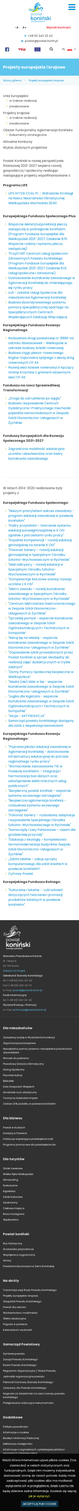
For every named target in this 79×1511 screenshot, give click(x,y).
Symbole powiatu (14, 1353)
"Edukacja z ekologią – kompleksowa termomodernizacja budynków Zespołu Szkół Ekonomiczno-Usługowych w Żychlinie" (39, 846)
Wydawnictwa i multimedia (20, 1313)
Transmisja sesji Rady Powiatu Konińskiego (30, 1290)
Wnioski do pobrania (16, 1058)
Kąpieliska (9, 1191)
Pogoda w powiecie (15, 1324)
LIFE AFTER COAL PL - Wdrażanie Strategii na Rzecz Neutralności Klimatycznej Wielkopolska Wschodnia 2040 (40, 198)
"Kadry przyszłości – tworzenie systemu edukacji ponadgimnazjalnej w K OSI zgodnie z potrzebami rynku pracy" (39, 530)
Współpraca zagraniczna (19, 1255)
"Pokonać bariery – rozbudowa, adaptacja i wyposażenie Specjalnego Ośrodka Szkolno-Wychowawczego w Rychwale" (41, 820)
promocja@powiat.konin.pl (29, 1009)
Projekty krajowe (16, 113)
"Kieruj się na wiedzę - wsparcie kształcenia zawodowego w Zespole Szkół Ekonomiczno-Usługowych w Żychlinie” (41, 642)
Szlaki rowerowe (12, 1168)
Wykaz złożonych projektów (25, 147)
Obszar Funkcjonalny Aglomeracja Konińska (38, 130)
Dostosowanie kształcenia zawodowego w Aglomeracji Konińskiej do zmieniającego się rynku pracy (41, 283)
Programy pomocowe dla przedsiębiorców (29, 1144)
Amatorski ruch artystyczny (20, 1092)
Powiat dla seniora (14, 1307)
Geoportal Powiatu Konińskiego (22, 1301)
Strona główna (12, 80)
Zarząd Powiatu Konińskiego (20, 1359)
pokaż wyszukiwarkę (51, 49)
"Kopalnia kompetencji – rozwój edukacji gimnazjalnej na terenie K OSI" (40, 542)
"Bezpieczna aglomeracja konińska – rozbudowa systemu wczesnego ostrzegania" (37, 805)
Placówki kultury (12, 1075)
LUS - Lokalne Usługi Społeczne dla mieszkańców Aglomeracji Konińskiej (37, 295)
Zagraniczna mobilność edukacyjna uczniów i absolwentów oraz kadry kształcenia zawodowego (36, 453)
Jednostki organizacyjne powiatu (23, 1376)
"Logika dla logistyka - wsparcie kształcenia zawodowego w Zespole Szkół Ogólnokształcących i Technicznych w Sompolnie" (41, 703)
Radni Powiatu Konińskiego (19, 1365)
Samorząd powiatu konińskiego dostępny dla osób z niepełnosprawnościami (41, 723)
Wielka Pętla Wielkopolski (18, 1174)
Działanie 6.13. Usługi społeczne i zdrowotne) (37, 270)
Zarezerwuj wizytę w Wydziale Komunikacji (29, 1037)
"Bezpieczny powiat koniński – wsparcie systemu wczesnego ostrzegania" (39, 793)
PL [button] (63, 49)
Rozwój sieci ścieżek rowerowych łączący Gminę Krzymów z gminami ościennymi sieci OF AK (41, 372)
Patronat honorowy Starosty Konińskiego (28, 1382)
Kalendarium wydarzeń (17, 1330)
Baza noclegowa (13, 1214)
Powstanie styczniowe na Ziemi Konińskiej (28, 1266)
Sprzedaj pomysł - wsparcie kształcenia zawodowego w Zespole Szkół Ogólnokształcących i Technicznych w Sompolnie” (40, 625)
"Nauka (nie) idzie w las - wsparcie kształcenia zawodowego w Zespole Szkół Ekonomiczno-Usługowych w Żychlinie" (41, 686)
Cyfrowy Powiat (20, 873)
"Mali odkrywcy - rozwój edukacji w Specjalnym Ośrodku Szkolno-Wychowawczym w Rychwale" (35, 569)
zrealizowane (19, 106)
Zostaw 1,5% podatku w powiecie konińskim (29, 1103)
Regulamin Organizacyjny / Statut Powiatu (29, 1370)
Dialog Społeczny (14, 1069)
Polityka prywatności (15, 1426)
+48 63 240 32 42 (40, 36)
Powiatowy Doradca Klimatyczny (23, 1064)
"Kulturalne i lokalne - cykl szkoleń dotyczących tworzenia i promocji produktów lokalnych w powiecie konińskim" (35, 897)
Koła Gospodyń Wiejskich (18, 1086)
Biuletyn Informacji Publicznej (21, 1438)
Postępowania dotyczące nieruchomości (28, 1403)
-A (16, 27)
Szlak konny (10, 1202)
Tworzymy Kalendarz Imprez (20, 1098)
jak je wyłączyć (39, 1496)
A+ (24, 27)
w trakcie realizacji (23, 100)
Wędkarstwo (10, 1219)
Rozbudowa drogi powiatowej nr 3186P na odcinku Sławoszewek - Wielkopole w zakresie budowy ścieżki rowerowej (41, 343)
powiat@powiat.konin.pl (41, 41)
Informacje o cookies (16, 1432)
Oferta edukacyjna (14, 1318)
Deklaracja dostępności (17, 1444)
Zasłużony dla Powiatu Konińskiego (24, 1388)
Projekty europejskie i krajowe (46, 80)
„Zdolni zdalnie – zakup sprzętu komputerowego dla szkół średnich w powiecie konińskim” (37, 864)
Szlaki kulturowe (12, 1197)
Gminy (7, 1260)
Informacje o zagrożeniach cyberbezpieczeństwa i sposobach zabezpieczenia (34, 1451)
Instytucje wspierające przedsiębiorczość (28, 1139)
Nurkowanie (10, 1185)
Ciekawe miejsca (13, 1208)
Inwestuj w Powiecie (15, 1133)
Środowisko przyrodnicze (18, 1249)
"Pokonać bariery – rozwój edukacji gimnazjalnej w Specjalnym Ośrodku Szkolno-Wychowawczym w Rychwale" (39, 555)
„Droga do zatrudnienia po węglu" (34, 398)
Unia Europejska (15, 96)
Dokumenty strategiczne (28, 135)
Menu (72, 7)
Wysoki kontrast (58, 27)
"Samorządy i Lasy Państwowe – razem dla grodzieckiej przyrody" (42, 832)
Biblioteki (8, 1081)
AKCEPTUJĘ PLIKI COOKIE (39, 1504)
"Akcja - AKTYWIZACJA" (26, 715)
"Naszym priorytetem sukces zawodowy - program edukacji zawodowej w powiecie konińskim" (41, 515)
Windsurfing (10, 1180)
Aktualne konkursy (17, 141)
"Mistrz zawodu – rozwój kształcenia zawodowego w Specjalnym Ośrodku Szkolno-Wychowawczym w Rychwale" (39, 594)
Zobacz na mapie (14, 970)
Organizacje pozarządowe (19, 1043)
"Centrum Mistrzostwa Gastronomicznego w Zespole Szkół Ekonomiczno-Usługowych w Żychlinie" (41, 608)
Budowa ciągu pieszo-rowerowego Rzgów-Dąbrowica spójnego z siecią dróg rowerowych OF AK (41, 357)
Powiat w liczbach (14, 1127)
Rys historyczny (12, 1243)
